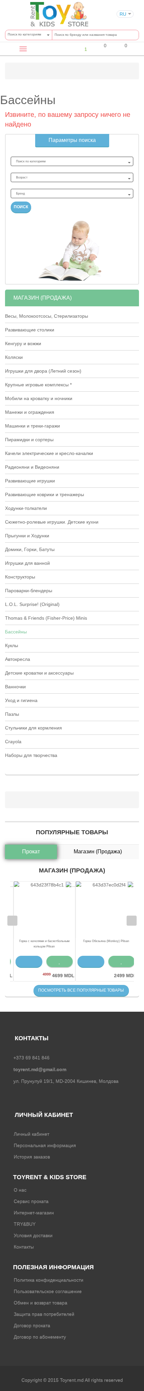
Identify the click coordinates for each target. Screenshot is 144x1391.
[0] (100, 50)
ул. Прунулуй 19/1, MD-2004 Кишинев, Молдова (66, 1081)
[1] (80, 49)
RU (123, 14)
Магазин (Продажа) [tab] (98, 851)
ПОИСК (21, 207)
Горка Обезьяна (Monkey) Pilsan (103, 941)
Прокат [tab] (31, 851)
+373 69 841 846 (31, 1057)
